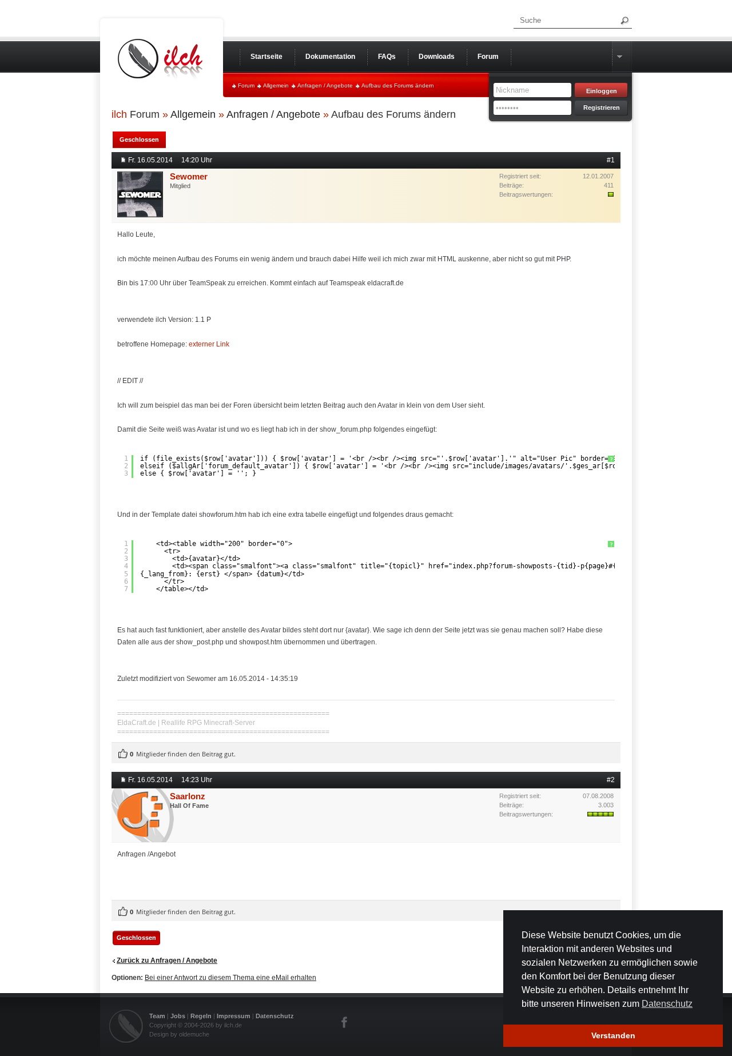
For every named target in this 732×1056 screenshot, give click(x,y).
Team (157, 1016)
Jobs (177, 1016)
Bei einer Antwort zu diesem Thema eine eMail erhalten (230, 978)
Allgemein (276, 85)
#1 (611, 160)
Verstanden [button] (613, 1035)
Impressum (233, 1016)
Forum (246, 85)
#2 (611, 780)
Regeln (201, 1016)
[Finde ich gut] (123, 754)
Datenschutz (275, 1016)
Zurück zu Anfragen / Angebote (167, 961)
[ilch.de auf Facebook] (345, 1022)
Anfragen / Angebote (325, 85)
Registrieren (601, 107)
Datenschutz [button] (667, 1004)
